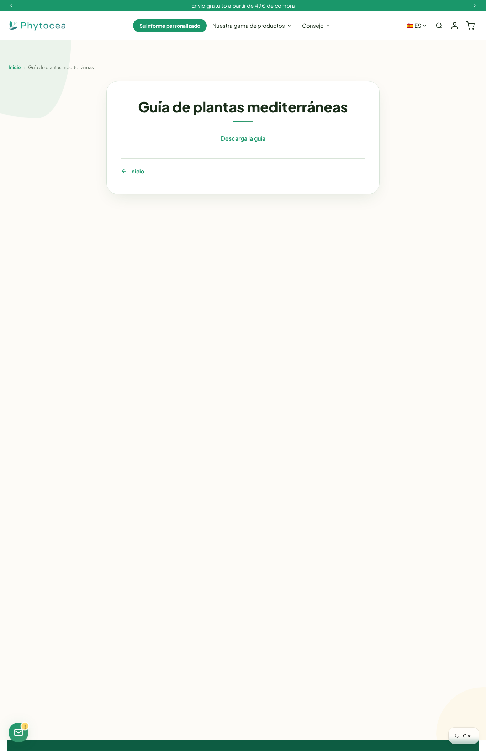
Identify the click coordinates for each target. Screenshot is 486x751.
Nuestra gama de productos (248, 25)
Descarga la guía (243, 138)
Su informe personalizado (169, 25)
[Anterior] (11, 5)
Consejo (313, 25)
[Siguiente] (474, 5)
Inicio (15, 67)
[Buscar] (439, 26)
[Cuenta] (455, 26)
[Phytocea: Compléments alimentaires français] (37, 26)
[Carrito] (470, 26)
